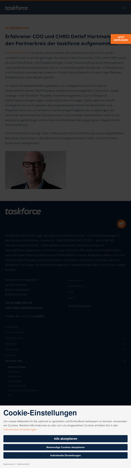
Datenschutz (23, 464)
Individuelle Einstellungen (65, 455)
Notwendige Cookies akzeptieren (65, 447)
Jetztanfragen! (121, 39)
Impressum (8, 464)
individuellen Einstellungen (20, 429)
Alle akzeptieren (65, 438)
